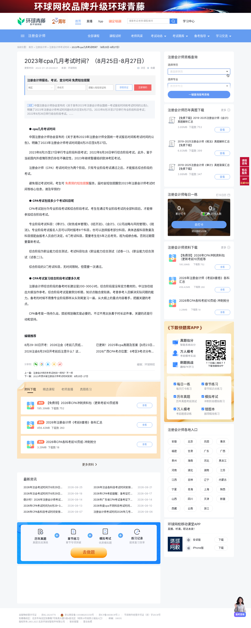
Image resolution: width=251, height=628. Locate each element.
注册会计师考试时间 (59, 47)
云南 (190, 508)
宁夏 (174, 489)
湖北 (190, 470)
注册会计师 (37, 36)
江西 (174, 479)
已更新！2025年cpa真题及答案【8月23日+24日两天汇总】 (135, 345)
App (100, 21)
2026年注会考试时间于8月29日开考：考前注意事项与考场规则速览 (44, 493)
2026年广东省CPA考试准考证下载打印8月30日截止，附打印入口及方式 (113, 499)
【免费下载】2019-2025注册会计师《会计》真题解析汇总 (204, 119)
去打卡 (199, 224)
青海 (190, 489)
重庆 (222, 441)
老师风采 (137, 36)
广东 (206, 451)
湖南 (206, 470)
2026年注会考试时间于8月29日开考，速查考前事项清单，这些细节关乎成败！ (44, 487)
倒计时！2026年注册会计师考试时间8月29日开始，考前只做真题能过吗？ (44, 499)
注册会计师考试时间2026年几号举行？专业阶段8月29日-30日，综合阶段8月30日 (114, 511)
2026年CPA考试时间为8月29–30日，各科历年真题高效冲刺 (44, 505)
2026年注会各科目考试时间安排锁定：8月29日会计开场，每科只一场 (114, 487)
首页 (78, 21)
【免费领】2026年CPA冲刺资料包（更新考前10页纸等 (81, 403)
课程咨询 (244, 162)
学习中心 (189, 21)
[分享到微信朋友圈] (42, 364)
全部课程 (93, 36)
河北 (206, 460)
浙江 (206, 508)
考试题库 (178, 36)
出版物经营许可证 (28, 615)
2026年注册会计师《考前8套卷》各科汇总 (73, 422)
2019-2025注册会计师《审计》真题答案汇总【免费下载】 (204, 166)
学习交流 (222, 36)
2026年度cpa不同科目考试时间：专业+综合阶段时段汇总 (113, 505)
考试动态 (157, 36)
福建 (174, 451)
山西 (174, 498)
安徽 (174, 441)
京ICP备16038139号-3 (109, 615)
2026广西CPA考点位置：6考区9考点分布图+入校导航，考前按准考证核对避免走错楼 (152, 351)
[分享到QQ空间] (54, 364)
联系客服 (74, 621)
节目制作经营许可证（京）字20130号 (142, 615)
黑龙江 (223, 460)
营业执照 (87, 621)
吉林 (190, 479)
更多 (223, 109)
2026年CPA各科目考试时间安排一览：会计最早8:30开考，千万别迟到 (44, 511)
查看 (144, 405)
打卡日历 (221, 194)
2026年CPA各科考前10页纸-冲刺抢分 (70, 442)
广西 (222, 451)
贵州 (174, 460)
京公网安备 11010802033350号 (79, 615)
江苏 (222, 470)
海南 (190, 460)
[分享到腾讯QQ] (48, 364)
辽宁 (206, 479)
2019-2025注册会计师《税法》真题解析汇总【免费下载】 (204, 143)
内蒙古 (223, 479)
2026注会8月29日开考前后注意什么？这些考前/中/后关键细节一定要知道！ (74, 351)
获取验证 (124, 87)
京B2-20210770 (48, 615)
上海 (206, 489)
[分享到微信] (35, 364)
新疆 (222, 498)
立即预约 (142, 87)
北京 (190, 441)
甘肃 (190, 451)
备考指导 (200, 36)
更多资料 (88, 464)
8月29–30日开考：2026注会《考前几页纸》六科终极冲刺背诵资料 (68, 345)
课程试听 (115, 36)
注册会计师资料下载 (183, 247)
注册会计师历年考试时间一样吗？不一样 (53, 373)
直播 (89, 21)
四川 (190, 498)
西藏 (174, 508)
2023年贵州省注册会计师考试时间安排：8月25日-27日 (60, 376)
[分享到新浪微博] (60, 364)
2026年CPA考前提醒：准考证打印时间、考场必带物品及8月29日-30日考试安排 (113, 493)
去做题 (89, 552)
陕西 (222, 489)
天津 (206, 498)
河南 (174, 470)
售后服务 (244, 171)
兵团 (206, 441)
